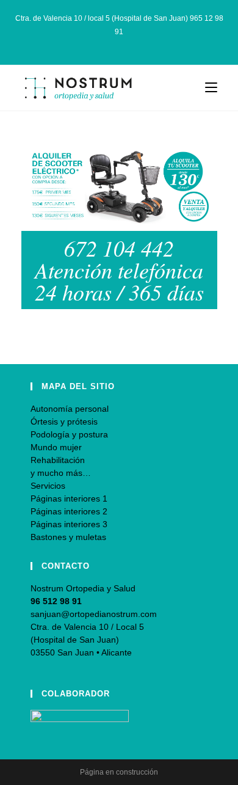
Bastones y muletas (68, 537)
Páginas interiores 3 (69, 524)
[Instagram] (121, 43)
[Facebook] (107, 43)
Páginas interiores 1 (69, 498)
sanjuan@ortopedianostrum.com (94, 614)
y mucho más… (61, 473)
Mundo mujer (56, 447)
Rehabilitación (58, 460)
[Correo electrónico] (133, 43)
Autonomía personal (70, 409)
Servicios (48, 486)
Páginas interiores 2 (69, 511)
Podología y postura (69, 434)
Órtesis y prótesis (64, 421)
